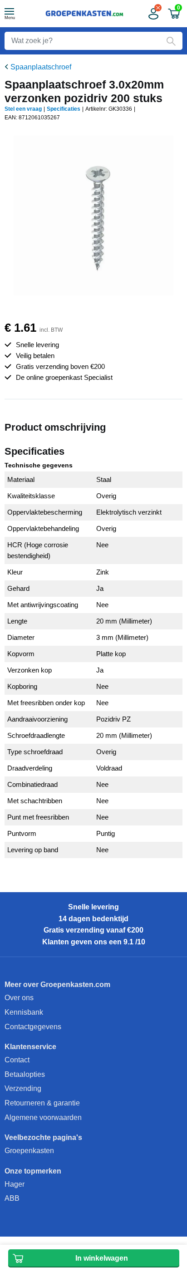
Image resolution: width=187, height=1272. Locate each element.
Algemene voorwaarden (43, 1117)
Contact (17, 1060)
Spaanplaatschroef (40, 67)
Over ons (19, 998)
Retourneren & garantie (42, 1103)
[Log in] (152, 14)
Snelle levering (93, 907)
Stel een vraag (23, 109)
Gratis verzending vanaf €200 (93, 930)
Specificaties (63, 109)
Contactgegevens (33, 1027)
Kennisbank (24, 1012)
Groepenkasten (29, 1150)
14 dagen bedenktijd (93, 919)
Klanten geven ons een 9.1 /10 (93, 942)
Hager (15, 1184)
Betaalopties (25, 1074)
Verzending (23, 1088)
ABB (12, 1198)
